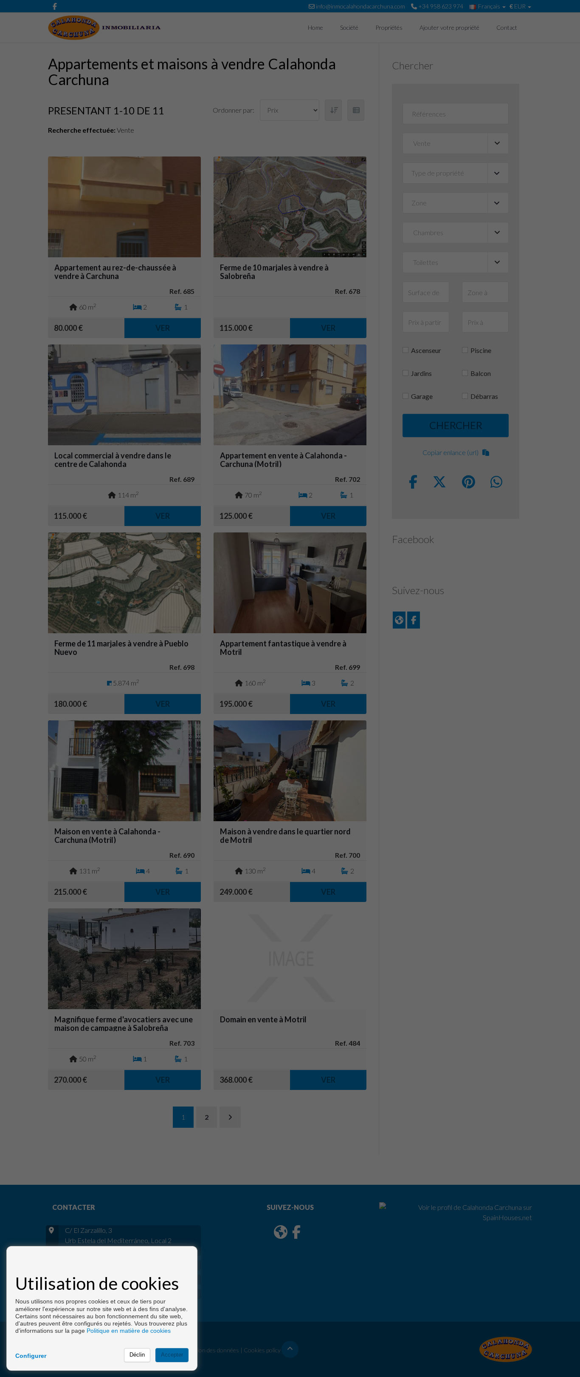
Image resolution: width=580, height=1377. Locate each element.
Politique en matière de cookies (129, 1330)
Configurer (30, 1355)
